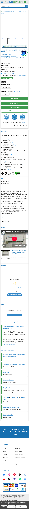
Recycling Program (7, 464)
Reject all (11, 506)
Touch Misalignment (8, 380)
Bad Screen (6, 397)
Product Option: (8, 84)
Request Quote (18, 451)
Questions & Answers (14, 311)
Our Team (5, 457)
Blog (15, 464)
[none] (14, 24)
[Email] (17, 125)
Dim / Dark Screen (7, 388)
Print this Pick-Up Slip (20, 75)
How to (4, 451)
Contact (5, 454)
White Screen (6, 356)
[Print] (20, 125)
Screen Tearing (21, 364)
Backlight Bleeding (8, 415)
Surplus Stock (17, 448)
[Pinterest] (26, 125)
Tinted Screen (21, 354)
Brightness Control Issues (10, 364)
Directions (5, 460)
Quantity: (11, 91)
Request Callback (18, 454)
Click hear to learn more (9, 344)
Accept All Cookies (21, 506)
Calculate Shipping (7, 78)
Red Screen (14, 356)
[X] (23, 125)
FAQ (15, 460)
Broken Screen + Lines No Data (11, 407)
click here (24, 122)
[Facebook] (14, 125)
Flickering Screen (14, 397)
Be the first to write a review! (14, 294)
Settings (4, 506)
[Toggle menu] (2, 2)
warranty (10, 169)
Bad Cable (5, 354)
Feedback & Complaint (19, 457)
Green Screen (13, 354)
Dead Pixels (6, 372)
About (4, 448)
